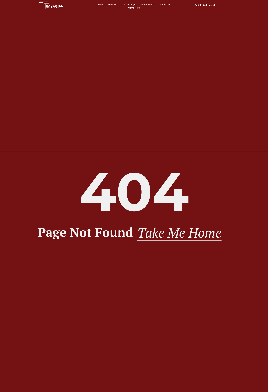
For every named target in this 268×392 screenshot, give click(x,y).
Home (100, 4)
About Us (112, 4)
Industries (165, 4)
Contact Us (134, 7)
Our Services (146, 4)
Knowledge (130, 4)
